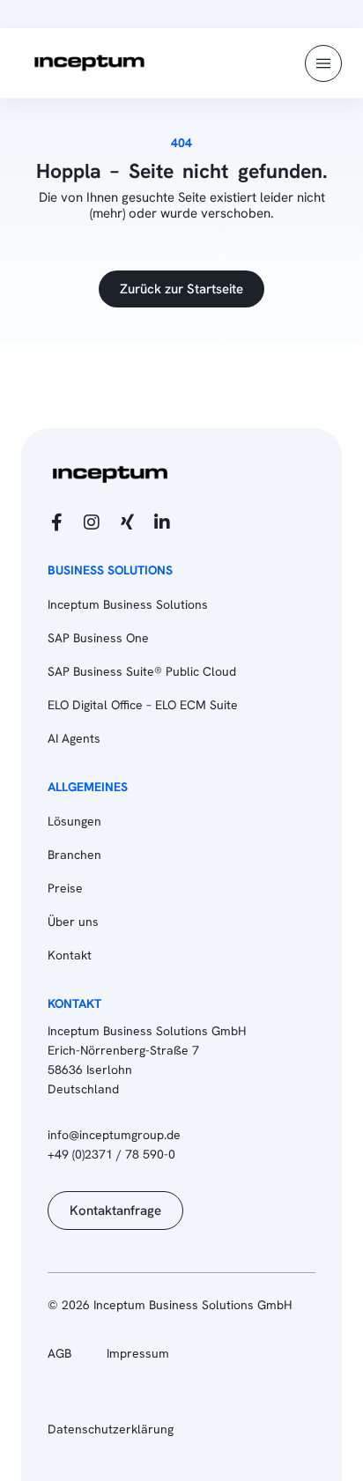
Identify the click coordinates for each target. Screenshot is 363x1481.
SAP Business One (98, 638)
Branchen (74, 855)
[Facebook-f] (56, 522)
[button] (323, 63)
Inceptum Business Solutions (128, 604)
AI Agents (74, 738)
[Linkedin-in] (162, 522)
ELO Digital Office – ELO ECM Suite (143, 705)
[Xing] (126, 522)
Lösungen (74, 821)
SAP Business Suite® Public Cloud (142, 671)
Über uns (73, 921)
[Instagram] (91, 522)
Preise (65, 888)
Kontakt (70, 955)
